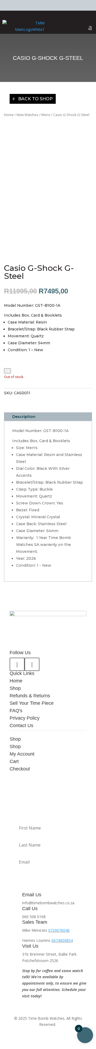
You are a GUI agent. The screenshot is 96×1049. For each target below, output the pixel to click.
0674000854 (62, 940)
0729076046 (59, 930)
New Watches (27, 114)
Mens (45, 114)
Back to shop (35, 98)
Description (23, 416)
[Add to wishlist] (7, 370)
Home (9, 114)
